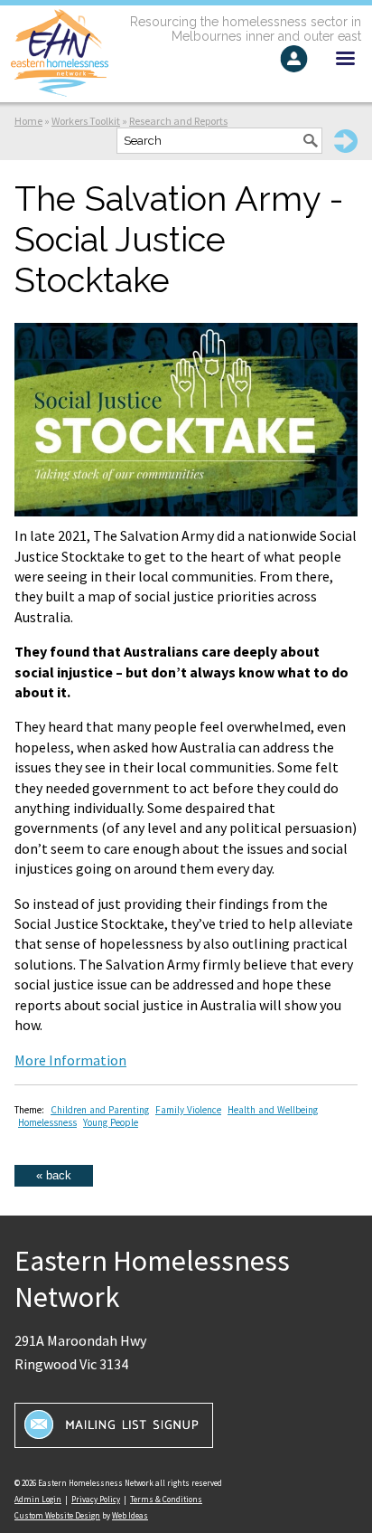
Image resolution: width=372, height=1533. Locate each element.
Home (28, 121)
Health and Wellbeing (273, 1109)
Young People (110, 1122)
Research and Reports (178, 121)
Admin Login (37, 1499)
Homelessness (47, 1122)
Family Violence (188, 1109)
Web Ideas (130, 1515)
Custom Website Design (57, 1515)
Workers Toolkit (85, 121)
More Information (70, 1060)
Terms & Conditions (166, 1499)
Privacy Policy (95, 1499)
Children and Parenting (100, 1109)
